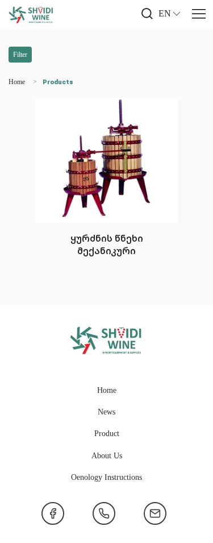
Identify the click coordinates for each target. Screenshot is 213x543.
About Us (106, 455)
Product (106, 433)
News (106, 411)
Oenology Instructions (106, 476)
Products (58, 82)
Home (17, 81)
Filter (20, 54)
